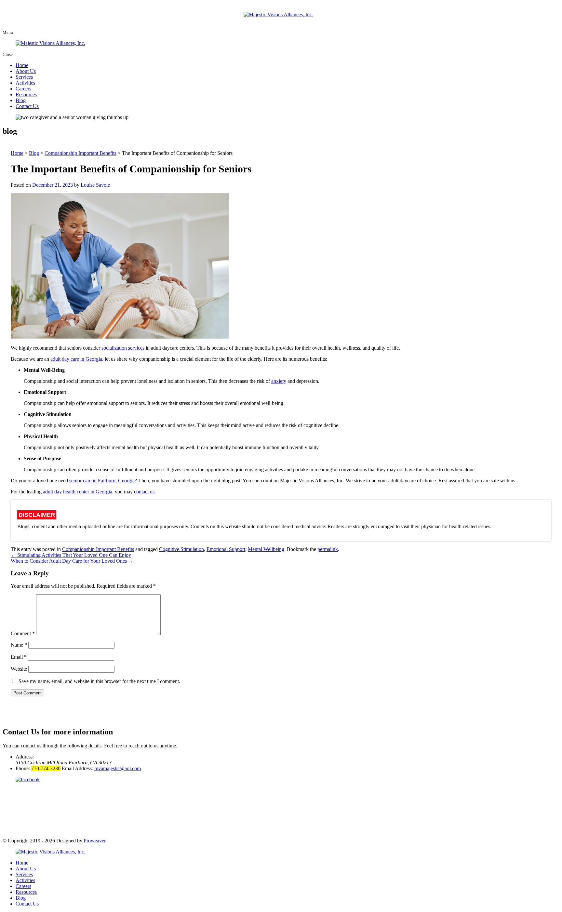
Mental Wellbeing (266, 549)
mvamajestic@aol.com (117, 768)
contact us (144, 491)
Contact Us (27, 106)
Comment (23, 633)
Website (19, 669)
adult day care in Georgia (76, 359)
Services (24, 77)
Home (22, 65)
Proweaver (95, 840)
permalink (327, 549)
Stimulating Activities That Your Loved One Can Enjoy (71, 555)
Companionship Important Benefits (98, 549)
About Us (26, 71)
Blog (21, 100)
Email (19, 657)
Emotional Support (226, 549)
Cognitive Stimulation (181, 549)
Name (19, 645)
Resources (26, 94)
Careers (23, 88)
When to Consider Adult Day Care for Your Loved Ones (72, 561)
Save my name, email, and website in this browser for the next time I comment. (99, 681)
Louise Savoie (95, 185)
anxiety (278, 381)
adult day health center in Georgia (77, 491)
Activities (25, 83)
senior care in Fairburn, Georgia (102, 480)
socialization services (122, 348)
